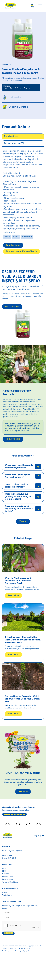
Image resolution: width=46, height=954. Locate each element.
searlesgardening (21, 810)
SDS (4, 871)
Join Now (23, 792)
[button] (40, 5)
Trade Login (7, 895)
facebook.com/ (8, 810)
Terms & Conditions (10, 882)
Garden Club (7, 876)
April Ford (28, 951)
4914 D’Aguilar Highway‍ (12, 850)
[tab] (23, 136)
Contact (5, 874)
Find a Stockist (12, 307)
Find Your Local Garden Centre (21, 251)
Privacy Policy (7, 879)
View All (23, 521)
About (4, 892)
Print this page (13, 245)
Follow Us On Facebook (14, 814)
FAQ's (4, 868)
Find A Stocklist (13, 439)
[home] (10, 6)
